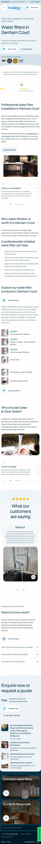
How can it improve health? (13, 661)
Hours (8, 842)
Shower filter (15, 360)
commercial (6, 136)
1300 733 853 (35, 2)
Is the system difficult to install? (14, 654)
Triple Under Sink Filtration (20, 334)
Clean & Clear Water (12, 834)
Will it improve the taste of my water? (17, 647)
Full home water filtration (19, 352)
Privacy (3, 842)
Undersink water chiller (19, 381)
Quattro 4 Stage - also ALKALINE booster (22, 343)
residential (32, 134)
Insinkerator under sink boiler (21, 372)
